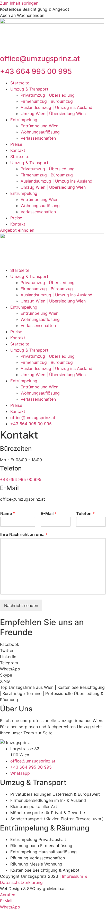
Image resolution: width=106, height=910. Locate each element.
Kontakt (17, 150)
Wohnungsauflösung (40, 131)
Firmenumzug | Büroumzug (47, 101)
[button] (53, 644)
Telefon (85, 513)
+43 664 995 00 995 (36, 71)
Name (7, 513)
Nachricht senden (21, 605)
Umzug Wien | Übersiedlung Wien (53, 113)
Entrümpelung (23, 119)
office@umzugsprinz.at (40, 58)
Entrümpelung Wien (39, 125)
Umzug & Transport (29, 89)
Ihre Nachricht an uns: (24, 534)
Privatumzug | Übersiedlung (48, 95)
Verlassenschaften (38, 138)
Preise (16, 144)
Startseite (19, 82)
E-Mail (49, 513)
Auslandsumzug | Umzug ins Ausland (56, 107)
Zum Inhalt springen (19, 3)
